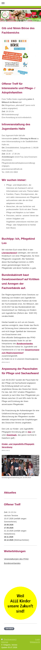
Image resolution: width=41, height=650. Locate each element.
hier (30, 432)
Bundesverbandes (25, 344)
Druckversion (9, 639)
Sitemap (4, 642)
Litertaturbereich (9, 253)
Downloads (12, 435)
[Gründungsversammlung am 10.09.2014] (20, 465)
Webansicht (35, 642)
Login (37, 639)
